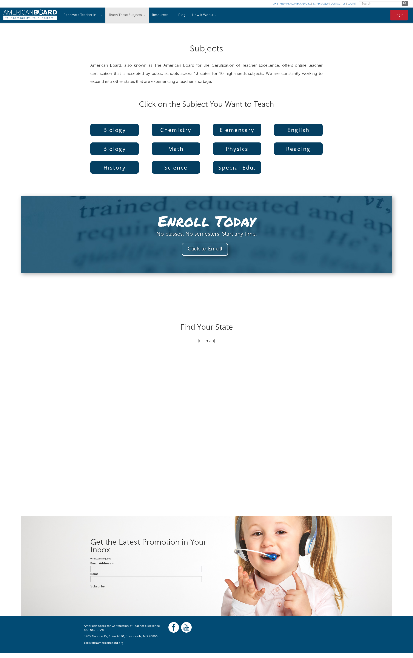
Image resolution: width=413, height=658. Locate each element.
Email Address (102, 563)
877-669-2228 (321, 4)
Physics (237, 148)
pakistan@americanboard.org (291, 4)
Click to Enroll (205, 249)
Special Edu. (237, 167)
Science (176, 167)
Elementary (237, 129)
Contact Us (338, 4)
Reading (298, 148)
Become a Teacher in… (81, 15)
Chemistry (175, 129)
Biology (114, 129)
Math (176, 148)
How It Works (203, 15)
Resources (160, 15)
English (298, 129)
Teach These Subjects (126, 15)
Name (94, 574)
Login (351, 4)
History (114, 167)
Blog (181, 15)
